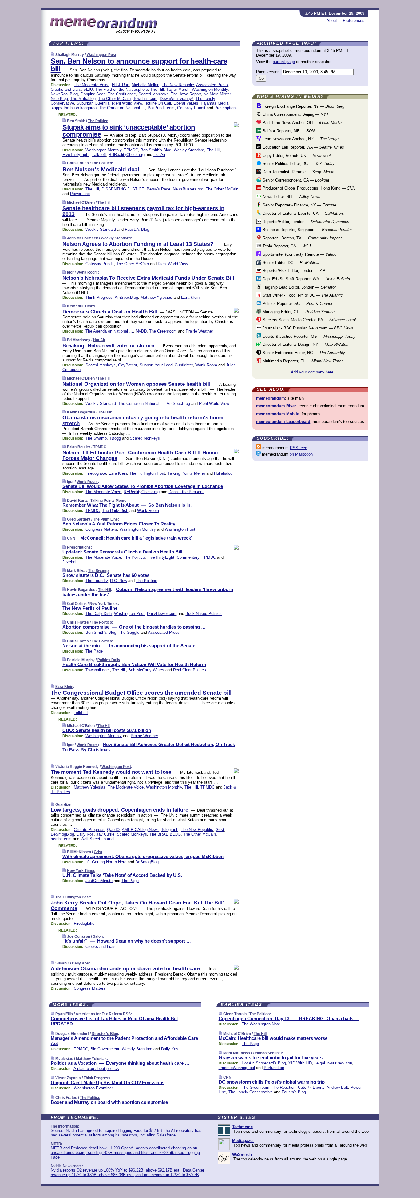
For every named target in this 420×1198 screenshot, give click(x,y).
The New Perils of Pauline (89, 608)
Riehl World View (127, 103)
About (332, 20)
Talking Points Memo (186, 473)
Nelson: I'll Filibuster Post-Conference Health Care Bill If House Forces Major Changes (140, 455)
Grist (220, 829)
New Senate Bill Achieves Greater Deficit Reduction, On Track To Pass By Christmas (148, 747)
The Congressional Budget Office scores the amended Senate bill (141, 692)
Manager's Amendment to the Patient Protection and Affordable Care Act (124, 1041)
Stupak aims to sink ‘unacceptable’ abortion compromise (128, 130)
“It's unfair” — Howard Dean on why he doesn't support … (126, 941)
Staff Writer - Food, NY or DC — (302, 295)
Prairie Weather (199, 331)
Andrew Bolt (337, 1087)
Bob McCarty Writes (146, 670)
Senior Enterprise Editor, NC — (303, 352)
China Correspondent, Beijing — (295, 114)
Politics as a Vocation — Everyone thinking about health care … (120, 1063)
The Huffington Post (147, 473)
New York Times (81, 306)
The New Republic (178, 84)
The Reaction (283, 1087)
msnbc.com (61, 839)
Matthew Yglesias (156, 297)
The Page (94, 651)
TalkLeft (99, 154)
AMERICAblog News (140, 829)
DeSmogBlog (62, 834)
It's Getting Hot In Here (105, 862)
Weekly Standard (189, 150)
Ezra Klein (190, 297)
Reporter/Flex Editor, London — (293, 270)
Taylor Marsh (177, 89)
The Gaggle (129, 632)
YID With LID (300, 1063)
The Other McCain (114, 98)
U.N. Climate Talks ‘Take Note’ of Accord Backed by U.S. (122, 875)
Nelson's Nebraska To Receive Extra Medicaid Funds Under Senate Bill (148, 278)
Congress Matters (101, 529)
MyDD (141, 331)
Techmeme (242, 1126)
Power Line (80, 193)
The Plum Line (105, 519)
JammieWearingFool (237, 1067)
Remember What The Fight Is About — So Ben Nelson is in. (127, 505)
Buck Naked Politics (203, 613)
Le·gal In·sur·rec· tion (333, 1063)
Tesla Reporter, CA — (286, 246)
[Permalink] (52, 54)
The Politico (98, 121)
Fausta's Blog (137, 229)
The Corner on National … (122, 108)
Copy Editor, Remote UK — (296, 155)
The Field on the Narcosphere (121, 89)
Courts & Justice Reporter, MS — (308, 336)
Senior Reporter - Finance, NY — (298, 205)
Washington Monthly (210, 89)
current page (284, 61)
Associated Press (212, 84)
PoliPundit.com (161, 108)
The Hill (157, 89)
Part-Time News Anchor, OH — (301, 122)
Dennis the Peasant (186, 491)
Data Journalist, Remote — (297, 172)
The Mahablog (83, 98)
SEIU (88, 89)
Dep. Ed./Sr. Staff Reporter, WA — (305, 279)
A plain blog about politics (96, 1068)
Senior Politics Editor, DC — (298, 163)
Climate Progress (89, 829)
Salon (98, 936)
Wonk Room (87, 272)
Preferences (353, 20)
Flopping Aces (92, 94)
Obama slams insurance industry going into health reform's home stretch (142, 420)
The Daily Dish (115, 510)
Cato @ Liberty (311, 1087)
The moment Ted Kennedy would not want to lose (111, 772)
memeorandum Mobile (277, 414)
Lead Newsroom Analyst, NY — (300, 139)
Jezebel (69, 562)
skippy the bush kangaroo (74, 108)
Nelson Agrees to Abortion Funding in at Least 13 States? (137, 244)
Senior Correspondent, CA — (295, 180)
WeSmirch (242, 1154)
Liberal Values (185, 103)
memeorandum (270, 398)
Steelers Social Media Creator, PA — (308, 319)
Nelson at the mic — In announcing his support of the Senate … (131, 645)
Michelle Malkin (145, 84)
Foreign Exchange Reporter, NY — (302, 106)
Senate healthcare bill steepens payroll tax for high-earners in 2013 (143, 211)
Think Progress (99, 297)
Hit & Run (120, 84)
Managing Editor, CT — (298, 311)
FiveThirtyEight (75, 154)
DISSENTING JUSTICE (122, 189)
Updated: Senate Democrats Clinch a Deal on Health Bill (122, 551)
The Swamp (96, 438)
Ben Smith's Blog (156, 150)
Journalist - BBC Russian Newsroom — (307, 328)
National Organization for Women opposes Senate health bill (136, 384)
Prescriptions (226, 108)
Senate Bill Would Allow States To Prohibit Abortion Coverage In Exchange (142, 486)
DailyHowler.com (161, 613)
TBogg (115, 438)
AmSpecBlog (126, 297)
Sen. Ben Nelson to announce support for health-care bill (139, 65)
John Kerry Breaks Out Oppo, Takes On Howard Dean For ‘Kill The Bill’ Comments (137, 905)
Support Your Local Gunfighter (166, 365)
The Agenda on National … (109, 331)
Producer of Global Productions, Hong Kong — (308, 188)
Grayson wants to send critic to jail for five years (271, 1057)
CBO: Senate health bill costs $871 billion (106, 730)
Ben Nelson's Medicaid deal (100, 169)
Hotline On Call (157, 103)
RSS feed (298, 447)
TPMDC (131, 150)
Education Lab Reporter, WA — (302, 147)
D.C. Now (118, 580)
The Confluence (122, 94)
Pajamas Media (214, 103)
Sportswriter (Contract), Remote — (298, 254)
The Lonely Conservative (250, 1092)
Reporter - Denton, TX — (301, 238)
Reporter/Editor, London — (305, 221)
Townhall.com (145, 98)
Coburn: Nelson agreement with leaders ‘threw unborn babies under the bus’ (147, 592)
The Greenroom (163, 331)
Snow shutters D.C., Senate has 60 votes (105, 575)
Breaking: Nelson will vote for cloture (108, 346)
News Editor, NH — (290, 196)
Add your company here (312, 372)
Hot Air (159, 154)
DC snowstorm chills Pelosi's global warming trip (272, 1081)
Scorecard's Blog (271, 1063)
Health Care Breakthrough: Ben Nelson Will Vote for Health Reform (134, 664)
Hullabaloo (223, 473)
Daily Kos (85, 834)
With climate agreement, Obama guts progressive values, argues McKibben (143, 856)
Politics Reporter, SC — (296, 303)
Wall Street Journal (97, 839)
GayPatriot (127, 365)
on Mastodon (301, 454)
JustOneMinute (99, 880)
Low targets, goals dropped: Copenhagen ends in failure (119, 810)
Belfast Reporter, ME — (288, 131)
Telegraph (169, 829)
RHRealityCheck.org (127, 154)
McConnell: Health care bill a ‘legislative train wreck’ (136, 538)
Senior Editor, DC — (290, 262)
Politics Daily (108, 660)
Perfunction (274, 1067)
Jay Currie (105, 834)
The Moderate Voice (91, 84)
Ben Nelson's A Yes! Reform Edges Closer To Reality (118, 523)
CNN (71, 538)
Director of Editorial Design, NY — (304, 344)
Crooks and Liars (66, 89)
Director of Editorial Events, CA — (302, 213)
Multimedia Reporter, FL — (302, 361)
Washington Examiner (93, 1088)
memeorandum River (276, 406)
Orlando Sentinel (267, 1053)
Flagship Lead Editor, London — (298, 287)
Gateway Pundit (191, 108)
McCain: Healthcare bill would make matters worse (273, 1038)
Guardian (63, 804)
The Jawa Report (186, 94)
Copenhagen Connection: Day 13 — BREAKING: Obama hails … (289, 1018)
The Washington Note (261, 1024)
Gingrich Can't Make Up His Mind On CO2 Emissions (107, 1082)
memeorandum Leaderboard (283, 421)
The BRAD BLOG (165, 834)
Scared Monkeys (153, 94)
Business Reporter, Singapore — (306, 229)
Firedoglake (95, 473)
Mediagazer (243, 1140)
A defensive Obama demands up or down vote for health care (125, 969)
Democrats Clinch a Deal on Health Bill (109, 312)
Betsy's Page (158, 189)
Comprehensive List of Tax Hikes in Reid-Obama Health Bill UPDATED (114, 1021)
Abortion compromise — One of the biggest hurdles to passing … (134, 626)
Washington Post (101, 55)
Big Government (104, 1049)
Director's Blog (105, 1034)
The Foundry (96, 580)
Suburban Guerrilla (93, 103)
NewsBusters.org (188, 189)
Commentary (188, 557)
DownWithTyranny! (176, 98)
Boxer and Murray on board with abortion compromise (109, 1102)
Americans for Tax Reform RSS (103, 1014)
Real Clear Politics (189, 670)
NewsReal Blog (64, 94)
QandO (113, 829)
